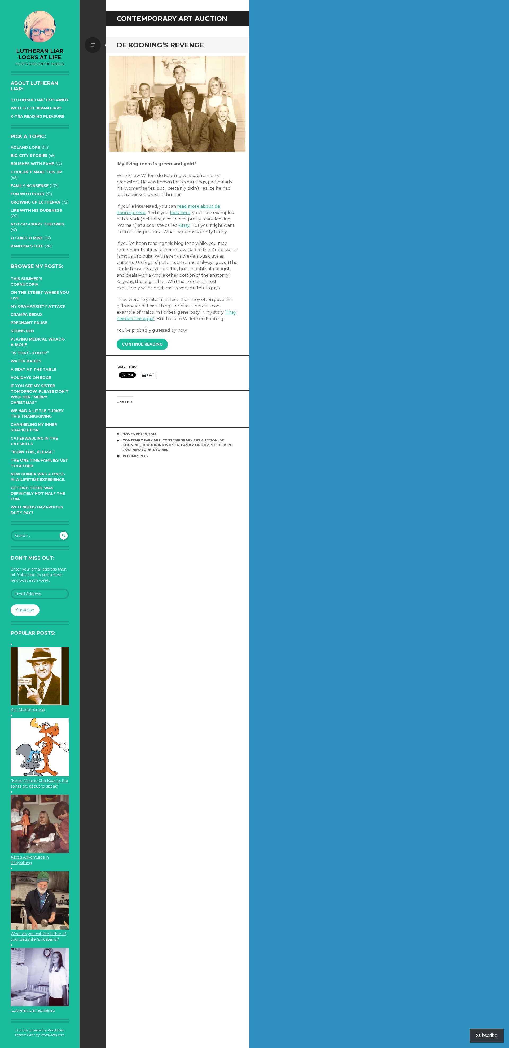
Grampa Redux (27, 314)
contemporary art (141, 440)
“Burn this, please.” (33, 452)
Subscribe (25, 610)
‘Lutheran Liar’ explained (39, 100)
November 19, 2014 (139, 434)
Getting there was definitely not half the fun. (38, 493)
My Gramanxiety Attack (38, 306)
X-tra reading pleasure (37, 116)
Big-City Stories (29, 155)
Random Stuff (27, 246)
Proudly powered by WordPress (40, 1030)
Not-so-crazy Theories (37, 224)
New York (141, 450)
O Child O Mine (27, 238)
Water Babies (26, 361)
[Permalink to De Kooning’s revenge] (177, 104)
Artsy (184, 225)
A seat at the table (33, 369)
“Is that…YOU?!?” (30, 353)
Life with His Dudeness (36, 210)
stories (160, 450)
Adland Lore (25, 147)
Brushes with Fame (32, 163)
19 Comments (135, 456)
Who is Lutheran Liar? (36, 108)
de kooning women (160, 445)
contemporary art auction (190, 440)
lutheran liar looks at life (39, 54)
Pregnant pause (29, 322)
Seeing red (22, 331)
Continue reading (142, 344)
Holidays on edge (31, 377)
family (187, 445)
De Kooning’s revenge (160, 45)
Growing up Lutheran (35, 202)
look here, (180, 212)
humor (202, 445)
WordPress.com (52, 1035)
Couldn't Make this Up (36, 172)
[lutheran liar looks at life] (40, 26)
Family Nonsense (30, 185)
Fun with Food (28, 194)
